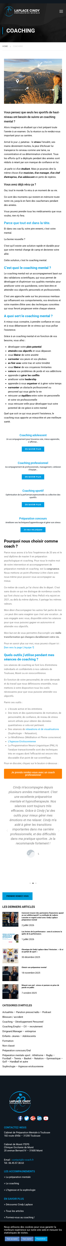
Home (5, 46)
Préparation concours (33, 518)
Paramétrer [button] (40, 1239)
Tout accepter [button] (12, 1239)
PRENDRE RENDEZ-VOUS (17, 896)
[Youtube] (45, 1118)
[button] (7, 830)
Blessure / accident (12, 1017)
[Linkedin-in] (39, 1118)
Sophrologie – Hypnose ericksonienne (22, 1066)
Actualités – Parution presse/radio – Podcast (26, 1012)
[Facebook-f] (20, 1118)
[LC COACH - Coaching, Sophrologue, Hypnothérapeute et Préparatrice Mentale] (21, 11)
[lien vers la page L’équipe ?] (19, 647)
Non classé (8, 1045)
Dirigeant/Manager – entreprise (19, 1031)
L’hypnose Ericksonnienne (22, 741)
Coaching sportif (33, 490)
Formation (7, 1040)
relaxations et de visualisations (42, 729)
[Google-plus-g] (33, 1118)
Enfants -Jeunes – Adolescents (19, 1036)
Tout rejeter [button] (27, 1239)
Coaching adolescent (33, 435)
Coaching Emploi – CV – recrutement (22, 1026)
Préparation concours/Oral (16, 1050)
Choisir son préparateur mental (34, 967)
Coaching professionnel (33, 463)
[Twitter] (26, 1118)
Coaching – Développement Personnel (22, 1021)
